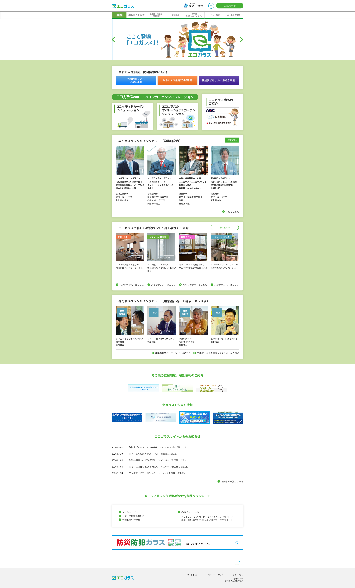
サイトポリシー (193, 574)
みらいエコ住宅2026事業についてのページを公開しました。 (159, 466)
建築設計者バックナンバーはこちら (173, 353)
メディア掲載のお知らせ (134, 516)
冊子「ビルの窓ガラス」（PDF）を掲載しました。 (154, 453)
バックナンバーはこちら (132, 284)
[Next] (241, 39)
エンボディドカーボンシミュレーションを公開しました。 (158, 473)
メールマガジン (130, 512)
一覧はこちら (232, 211)
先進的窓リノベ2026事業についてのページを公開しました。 (159, 460)
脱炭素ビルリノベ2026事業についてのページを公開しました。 (160, 447)
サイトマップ (238, 574)
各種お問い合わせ (131, 519)
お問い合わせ (230, 5)
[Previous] (113, 39)
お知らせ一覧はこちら (232, 481)
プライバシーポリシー (216, 574)
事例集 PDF (224, 227)
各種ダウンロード (207, 515)
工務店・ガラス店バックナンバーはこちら (218, 353)
